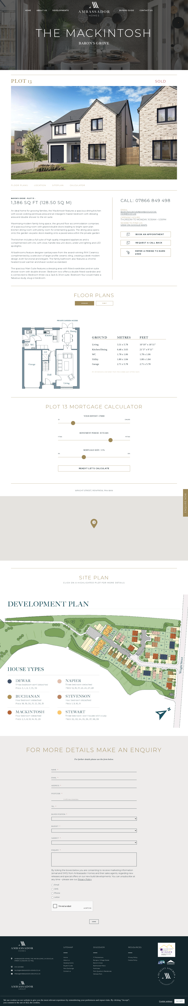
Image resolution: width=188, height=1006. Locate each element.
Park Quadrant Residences (102, 971)
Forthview (96, 968)
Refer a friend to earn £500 (150, 252)
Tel (53, 806)
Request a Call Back (149, 243)
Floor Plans (19, 185)
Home (28, 10)
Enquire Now (185, 503)
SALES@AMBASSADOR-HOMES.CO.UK (27, 970)
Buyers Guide (126, 10)
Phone (57, 893)
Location (40, 185)
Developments (60, 10)
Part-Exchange (68, 968)
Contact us (146, 10)
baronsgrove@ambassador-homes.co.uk (139, 213)
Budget (55, 826)
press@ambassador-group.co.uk (27, 974)
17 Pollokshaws (98, 957)
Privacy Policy (85, 879)
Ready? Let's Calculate (94, 468)
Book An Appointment (150, 234)
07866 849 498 (153, 200)
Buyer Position (59, 814)
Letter (57, 897)
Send (94, 921)
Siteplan (58, 185)
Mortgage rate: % (94, 450)
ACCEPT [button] (179, 1001)
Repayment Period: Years (94, 433)
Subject (56, 838)
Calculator (77, 185)
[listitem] (172, 636)
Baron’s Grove (98, 963)
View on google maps (134, 225)
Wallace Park (97, 974)
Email (54, 778)
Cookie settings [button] (165, 1001)
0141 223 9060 (19, 967)
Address (56, 785)
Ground (84, 303)
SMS (56, 889)
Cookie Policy (132, 960)
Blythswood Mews (99, 966)
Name (54, 770)
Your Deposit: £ (94, 416)
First (104, 303)
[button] (94, 523)
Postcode (56, 793)
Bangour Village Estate (101, 960)
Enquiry (56, 850)
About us (42, 10)
